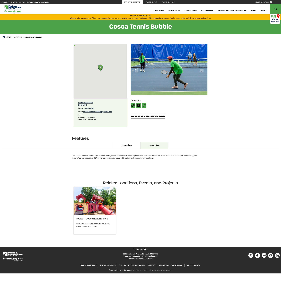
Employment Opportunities (171, 265)
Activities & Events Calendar (132, 265)
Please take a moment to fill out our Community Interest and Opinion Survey (102, 18)
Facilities (18, 37)
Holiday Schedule (108, 265)
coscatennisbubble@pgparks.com (97, 112)
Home (8, 37)
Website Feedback (88, 265)
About (263, 10)
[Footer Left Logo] (12, 256)
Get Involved (207, 10)
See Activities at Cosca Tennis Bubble (148, 116)
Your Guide (159, 10)
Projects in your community (232, 10)
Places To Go (191, 10)
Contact (152, 265)
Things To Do (174, 10)
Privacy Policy (193, 265)
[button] (100, 68)
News (253, 10)
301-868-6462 (87, 108)
